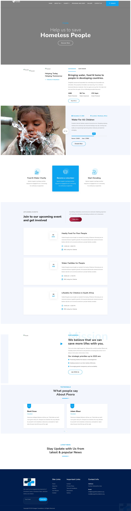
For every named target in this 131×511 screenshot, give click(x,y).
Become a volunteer (65, 178)
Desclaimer (70, 490)
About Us (57, 3)
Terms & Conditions (72, 488)
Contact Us (98, 3)
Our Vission (82, 68)
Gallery (89, 3)
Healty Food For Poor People (74, 233)
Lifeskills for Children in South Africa (78, 293)
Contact (54, 493)
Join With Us (75, 372)
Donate (113, 3)
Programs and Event (78, 3)
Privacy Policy (70, 486)
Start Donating (94, 178)
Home (50, 3)
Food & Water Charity (36, 178)
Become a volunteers (53, 79)
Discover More (65, 43)
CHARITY (66, 3)
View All (75, 219)
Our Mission (72, 68)
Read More (74, 101)
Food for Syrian (79, 119)
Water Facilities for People (73, 263)
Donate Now (79, 144)
